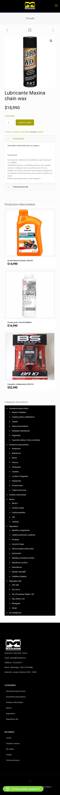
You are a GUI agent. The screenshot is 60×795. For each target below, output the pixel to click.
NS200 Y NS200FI (19, 572)
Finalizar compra (13, 743)
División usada (18, 508)
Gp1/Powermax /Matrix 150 (23, 594)
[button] (51, 40)
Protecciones (17, 485)
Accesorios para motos (18, 408)
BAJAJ (15, 503)
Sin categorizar (15, 613)
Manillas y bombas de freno (23, 558)
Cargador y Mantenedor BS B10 (20, 384)
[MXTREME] (30, 5)
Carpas (15, 422)
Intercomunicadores (20, 426)
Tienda (9, 755)
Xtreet (14, 608)
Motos (12, 499)
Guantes (15, 472)
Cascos (15, 462)
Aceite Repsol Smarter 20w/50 (20, 260)
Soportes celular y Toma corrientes (26, 440)
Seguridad (16, 435)
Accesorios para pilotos (19, 445)
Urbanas (15, 522)
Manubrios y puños (19, 563)
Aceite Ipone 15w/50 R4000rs (19, 322)
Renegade (16, 603)
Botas (14, 458)
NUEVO (41, 132)
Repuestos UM (15, 581)
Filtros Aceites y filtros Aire (22, 549)
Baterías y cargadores (21, 530)
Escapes (15, 539)
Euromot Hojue (18, 544)
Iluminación (16, 553)
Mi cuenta (10, 749)
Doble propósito (18, 512)
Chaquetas (16, 467)
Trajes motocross (19, 490)
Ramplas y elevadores (21, 431)
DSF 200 (15, 585)
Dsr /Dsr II (16, 590)
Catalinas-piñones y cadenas (23, 535)
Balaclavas (16, 453)
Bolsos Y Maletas (19, 412)
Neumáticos (17, 567)
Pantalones (16, 481)
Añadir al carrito (25, 122)
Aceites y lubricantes (21, 132)
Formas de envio (13, 760)
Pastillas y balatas (19, 576)
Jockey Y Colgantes (20, 476)
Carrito (8, 738)
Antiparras (16, 449)
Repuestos (13, 526)
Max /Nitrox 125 (18, 599)
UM (13, 517)
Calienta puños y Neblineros (23, 417)
